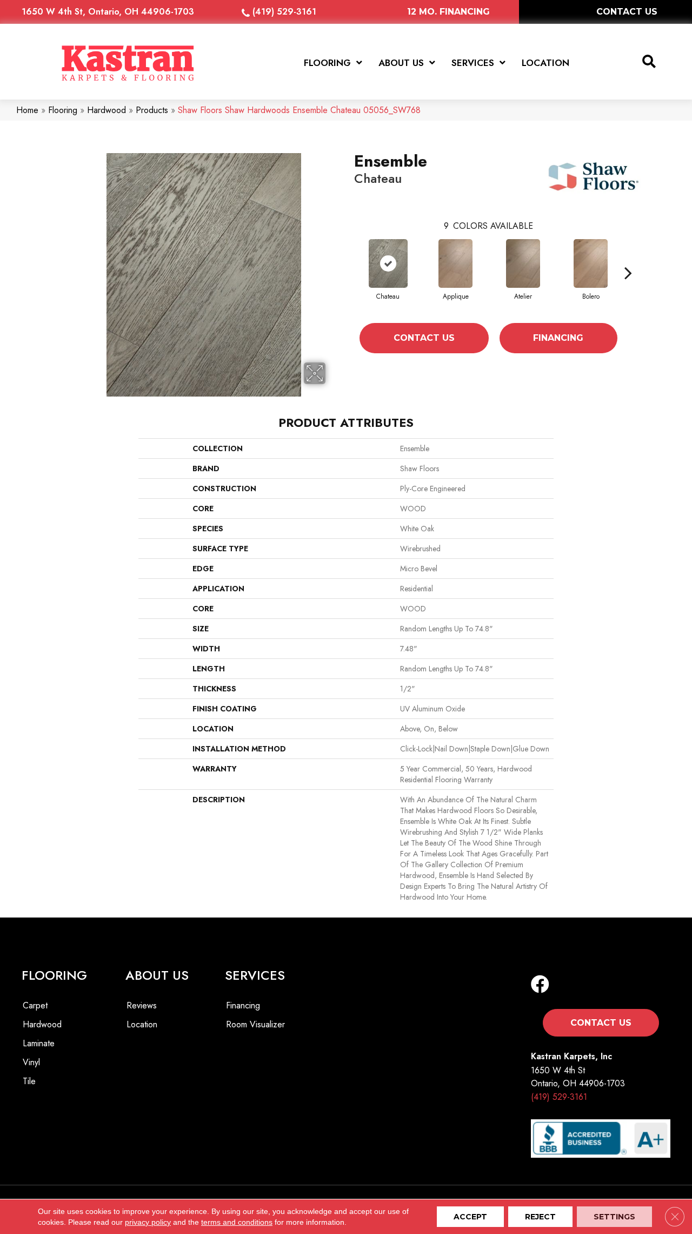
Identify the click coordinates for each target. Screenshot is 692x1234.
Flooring (62, 110)
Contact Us (424, 338)
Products (152, 110)
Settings (614, 1217)
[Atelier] (523, 263)
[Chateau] (388, 263)
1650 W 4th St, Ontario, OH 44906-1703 (108, 11)
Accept (470, 1217)
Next (628, 272)
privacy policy (148, 1222)
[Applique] (456, 263)
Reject (540, 1217)
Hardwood (106, 110)
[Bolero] (591, 263)
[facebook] (540, 985)
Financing (558, 338)
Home (27, 110)
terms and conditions (236, 1222)
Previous (349, 272)
